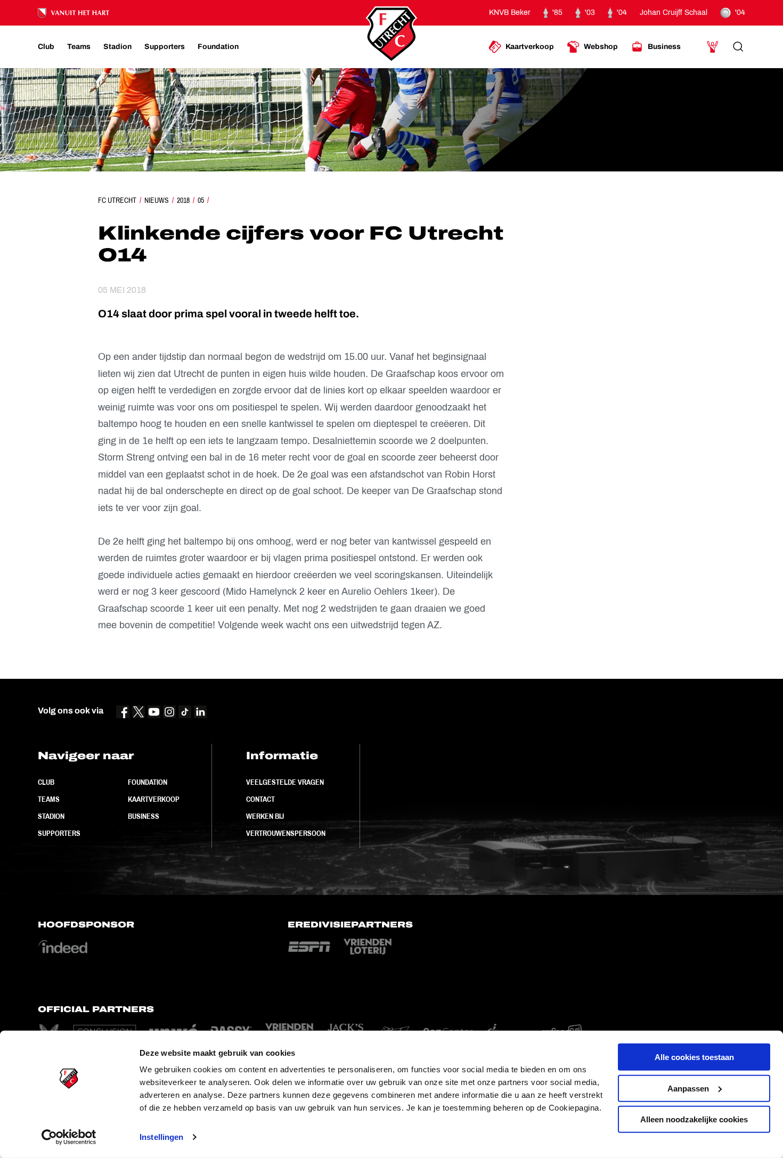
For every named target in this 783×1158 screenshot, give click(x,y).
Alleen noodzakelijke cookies (694, 1119)
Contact (260, 799)
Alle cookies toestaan (694, 1057)
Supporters (59, 833)
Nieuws (156, 200)
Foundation (147, 782)
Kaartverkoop (154, 799)
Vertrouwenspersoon (285, 833)
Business (143, 816)
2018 (183, 200)
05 (201, 200)
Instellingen (161, 1136)
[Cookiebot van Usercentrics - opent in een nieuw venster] (69, 1137)
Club (46, 782)
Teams (49, 799)
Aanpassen (688, 1088)
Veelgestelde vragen (285, 782)
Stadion (51, 816)
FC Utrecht (117, 200)
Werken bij (265, 816)
